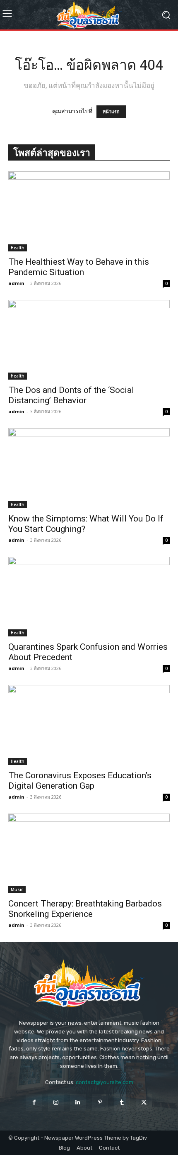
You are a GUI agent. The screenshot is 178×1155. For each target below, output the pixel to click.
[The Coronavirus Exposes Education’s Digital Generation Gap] (89, 725)
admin (16, 283)
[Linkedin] (78, 1102)
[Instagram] (56, 1102)
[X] (144, 1102)
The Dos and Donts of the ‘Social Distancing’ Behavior (71, 395)
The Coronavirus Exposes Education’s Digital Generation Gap (80, 780)
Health (17, 248)
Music (17, 889)
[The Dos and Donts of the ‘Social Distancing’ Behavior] (89, 340)
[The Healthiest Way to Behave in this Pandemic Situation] (89, 211)
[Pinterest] (100, 1102)
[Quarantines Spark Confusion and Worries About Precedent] (89, 597)
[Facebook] (34, 1102)
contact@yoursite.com (104, 1082)
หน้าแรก (111, 112)
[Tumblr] (122, 1102)
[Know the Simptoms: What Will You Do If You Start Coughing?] (89, 468)
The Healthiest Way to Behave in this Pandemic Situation (78, 267)
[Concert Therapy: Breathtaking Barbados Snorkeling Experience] (89, 854)
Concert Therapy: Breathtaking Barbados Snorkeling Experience (85, 909)
